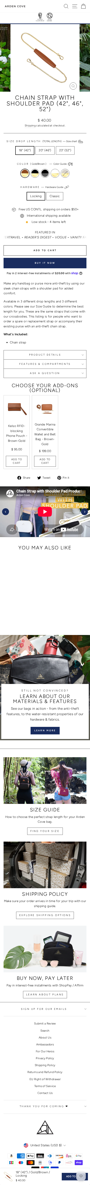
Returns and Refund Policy (44, 1072)
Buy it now (45, 263)
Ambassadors (45, 1044)
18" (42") (25, 150)
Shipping (30, 125)
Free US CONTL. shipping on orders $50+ (49, 209)
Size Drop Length (41, 141)
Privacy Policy (45, 1058)
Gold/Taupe (65, 173)
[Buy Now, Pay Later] (45, 949)
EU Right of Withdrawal (45, 1079)
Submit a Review (45, 1023)
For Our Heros (45, 1051)
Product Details (45, 354)
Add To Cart (16, 461)
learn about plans (45, 994)
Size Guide (43, 306)
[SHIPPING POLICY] (45, 865)
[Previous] (5, 511)
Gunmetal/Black (45, 173)
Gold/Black (35, 173)
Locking (36, 196)
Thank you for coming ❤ (44, 1106)
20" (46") (45, 150)
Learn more (45, 730)
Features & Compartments (45, 363)
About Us (45, 1037)
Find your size (44, 831)
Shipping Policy (45, 1065)
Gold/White (55, 173)
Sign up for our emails (44, 1009)
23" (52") (65, 150)
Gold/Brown (25, 173)
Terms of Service (45, 1086)
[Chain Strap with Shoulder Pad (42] (9, 615)
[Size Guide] (45, 780)
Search (44, 1030)
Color (42, 163)
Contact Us (45, 1093)
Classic (55, 196)
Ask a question (45, 373)
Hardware (42, 187)
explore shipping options (45, 915)
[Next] (84, 511)
